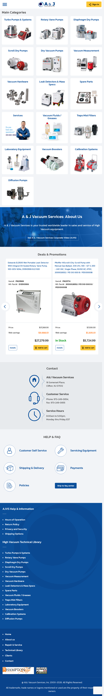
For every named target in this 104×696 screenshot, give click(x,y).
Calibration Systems (15, 614)
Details (13, 347)
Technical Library (14, 650)
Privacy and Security (16, 529)
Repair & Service (13, 645)
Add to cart (42, 347)
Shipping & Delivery (31, 468)
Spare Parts (11, 590)
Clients (8, 655)
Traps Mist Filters (13, 600)
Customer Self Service (33, 450)
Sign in (95, 4)
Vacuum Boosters (14, 609)
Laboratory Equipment (17, 604)
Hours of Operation (15, 519)
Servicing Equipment (83, 450)
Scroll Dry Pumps (14, 567)
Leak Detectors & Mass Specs (20, 585)
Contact (9, 661)
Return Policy (12, 524)
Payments (76, 468)
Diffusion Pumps (13, 618)
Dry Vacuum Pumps (15, 571)
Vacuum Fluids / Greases (18, 595)
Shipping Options (14, 533)
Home (8, 634)
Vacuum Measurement (16, 576)
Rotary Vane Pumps (15, 557)
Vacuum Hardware (14, 581)
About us (10, 639)
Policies (24, 485)
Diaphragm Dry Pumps (16, 562)
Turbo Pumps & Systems (17, 553)
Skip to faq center (65, 485)
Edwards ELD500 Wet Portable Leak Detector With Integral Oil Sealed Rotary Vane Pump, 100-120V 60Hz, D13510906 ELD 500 (28, 266)
